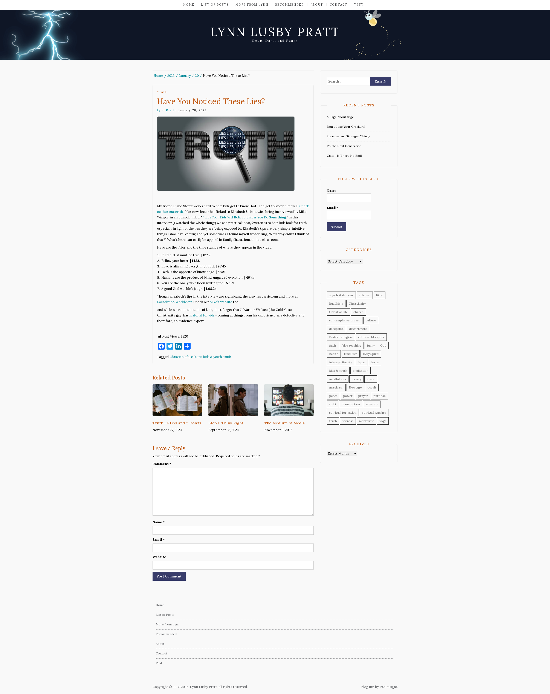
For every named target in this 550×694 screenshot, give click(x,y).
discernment (358, 329)
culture (196, 357)
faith (332, 345)
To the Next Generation (344, 146)
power (348, 396)
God (383, 345)
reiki (332, 404)
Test (359, 4)
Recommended (289, 4)
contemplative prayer (344, 320)
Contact (338, 4)
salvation (371, 404)
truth (162, 92)
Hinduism (350, 354)
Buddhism (336, 304)
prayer (363, 396)
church (358, 312)
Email (159, 539)
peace (333, 396)
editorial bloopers (371, 337)
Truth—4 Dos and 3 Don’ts (177, 423)
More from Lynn (252, 4)
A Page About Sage (340, 117)
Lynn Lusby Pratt (275, 31)
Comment (162, 464)
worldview (366, 421)
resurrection (350, 404)
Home (188, 4)
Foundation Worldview (174, 302)
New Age (355, 387)
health (333, 354)
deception (336, 329)
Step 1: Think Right (225, 423)
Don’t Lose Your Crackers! (346, 127)
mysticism (336, 387)
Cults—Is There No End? (344, 156)
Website (159, 557)
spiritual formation (342, 413)
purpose (379, 396)
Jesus (375, 362)
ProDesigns (388, 687)
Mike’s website (221, 302)
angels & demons (341, 295)
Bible (379, 295)
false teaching (351, 345)
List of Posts (215, 4)
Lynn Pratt (165, 110)
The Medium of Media (284, 423)
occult (371, 387)
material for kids (202, 315)
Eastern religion (341, 337)
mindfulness (337, 379)
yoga (382, 421)
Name (159, 522)
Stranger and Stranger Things (348, 136)
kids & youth (212, 357)
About (317, 4)
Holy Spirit (371, 354)
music (371, 379)
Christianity (357, 304)
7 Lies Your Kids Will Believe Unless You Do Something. (244, 217)
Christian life (179, 357)
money (356, 379)
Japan (361, 362)
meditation (360, 371)
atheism (364, 295)
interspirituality (340, 362)
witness (347, 421)
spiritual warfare (374, 413)
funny (371, 345)
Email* (332, 208)
